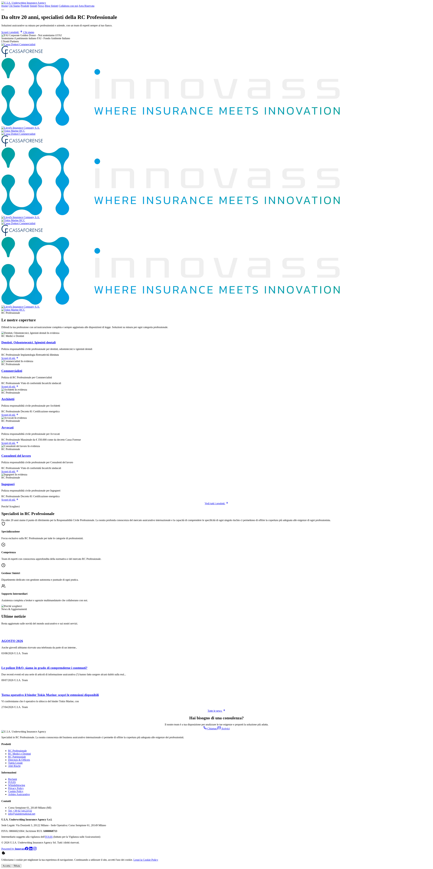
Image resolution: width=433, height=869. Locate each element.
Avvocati (7, 427)
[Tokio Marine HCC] (13, 130)
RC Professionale (17, 750)
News (41, 5)
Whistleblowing (16, 785)
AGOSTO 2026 (12, 641)
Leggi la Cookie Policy (145, 859)
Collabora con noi (68, 5)
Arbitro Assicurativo (19, 794)
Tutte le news (215, 710)
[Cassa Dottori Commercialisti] (18, 44)
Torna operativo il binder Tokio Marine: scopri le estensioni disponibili (50, 695)
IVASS (12, 782)
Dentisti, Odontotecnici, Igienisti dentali (28, 342)
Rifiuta (17, 866)
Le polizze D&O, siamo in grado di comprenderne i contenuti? (44, 668)
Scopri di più (8, 358)
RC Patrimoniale (17, 756)
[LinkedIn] (31, 849)
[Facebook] (27, 849)
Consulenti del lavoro (16, 456)
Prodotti (25, 5)
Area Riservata (86, 5)
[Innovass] (170, 124)
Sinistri (33, 5)
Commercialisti (11, 371)
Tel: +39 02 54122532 (20, 810)
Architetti (7, 399)
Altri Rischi (14, 765)
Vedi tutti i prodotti (215, 503)
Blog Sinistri (51, 5)
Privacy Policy (16, 788)
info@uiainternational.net (21, 813)
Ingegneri (8, 484)
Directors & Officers (19, 759)
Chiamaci (212, 728)
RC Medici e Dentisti (19, 753)
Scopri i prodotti (10, 32)
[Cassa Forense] (22, 56)
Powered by (13, 848)
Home (4, 5)
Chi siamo (28, 32)
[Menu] (2, 9)
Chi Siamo (14, 5)
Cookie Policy (15, 791)
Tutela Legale (15, 762)
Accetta (6, 866)
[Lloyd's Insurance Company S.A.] (20, 127)
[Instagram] (35, 849)
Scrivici (225, 728)
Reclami (12, 779)
